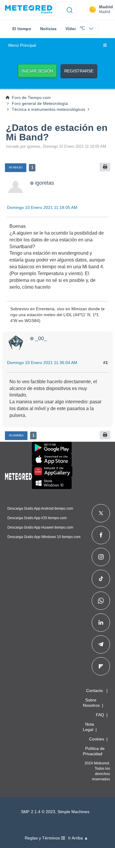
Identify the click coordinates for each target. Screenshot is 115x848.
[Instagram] (101, 557)
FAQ (100, 714)
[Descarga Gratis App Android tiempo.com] (52, 448)
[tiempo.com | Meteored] (18, 475)
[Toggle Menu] (105, 45)
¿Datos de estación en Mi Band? (57, 132)
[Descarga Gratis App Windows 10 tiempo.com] (52, 483)
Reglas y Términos (43, 838)
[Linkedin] (100, 622)
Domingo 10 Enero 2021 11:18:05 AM (42, 207)
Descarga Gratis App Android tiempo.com (40, 508)
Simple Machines (73, 812)
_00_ (41, 338)
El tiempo (21, 28)
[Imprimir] (105, 167)
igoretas (44, 183)
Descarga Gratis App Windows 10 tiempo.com (43, 537)
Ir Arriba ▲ (78, 838)
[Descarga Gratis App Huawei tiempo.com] (52, 471)
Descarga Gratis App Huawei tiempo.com (40, 527)
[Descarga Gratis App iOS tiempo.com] (52, 459)
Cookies (96, 739)
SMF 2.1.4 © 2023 (38, 812)
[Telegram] (100, 644)
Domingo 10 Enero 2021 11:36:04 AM (42, 362)
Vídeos (72, 28)
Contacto (94, 690)
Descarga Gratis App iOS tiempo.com (37, 518)
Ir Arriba (16, 435)
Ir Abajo (15, 167)
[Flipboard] (101, 666)
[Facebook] (101, 535)
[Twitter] (101, 513)
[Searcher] (70, 9)
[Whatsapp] (101, 600)
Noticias (48, 28)
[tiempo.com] (28, 9)
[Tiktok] (101, 578)
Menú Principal (22, 45)
